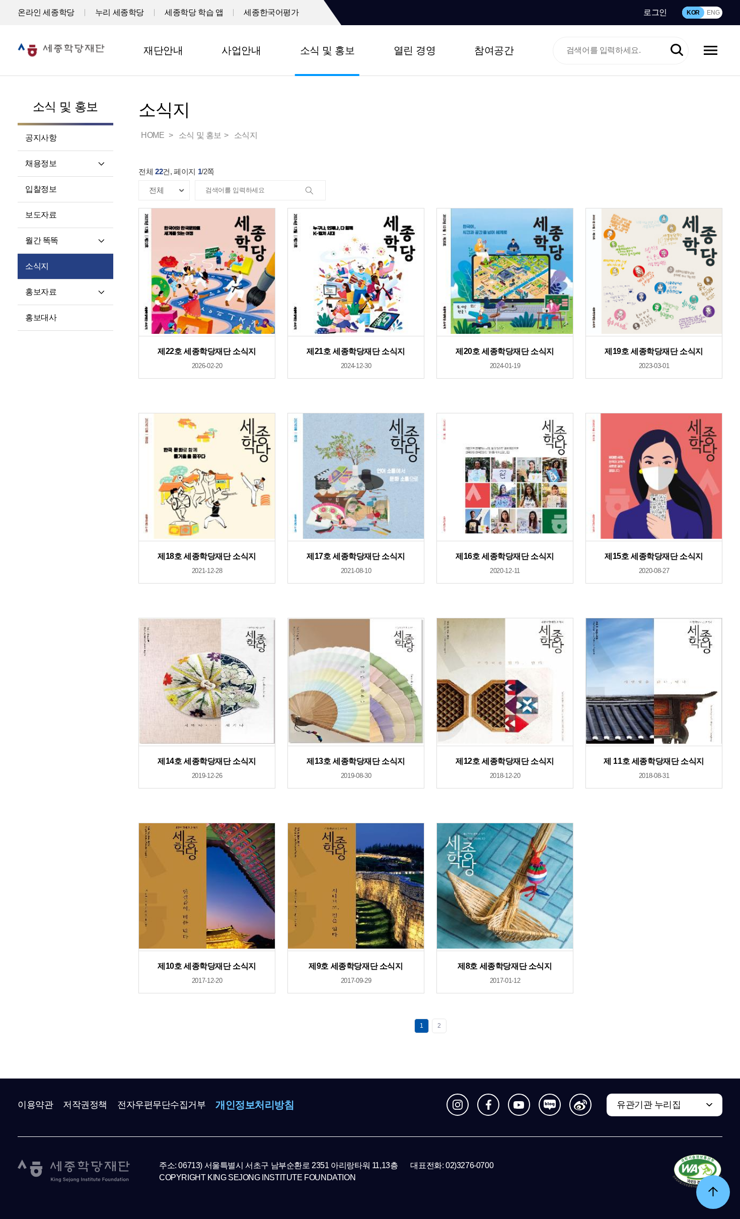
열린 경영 (415, 50)
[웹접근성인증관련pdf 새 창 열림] (697, 1172)
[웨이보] (580, 1105)
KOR (693, 12)
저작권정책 (85, 1104)
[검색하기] (677, 50)
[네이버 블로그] (550, 1105)
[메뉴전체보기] (710, 50)
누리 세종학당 (119, 12)
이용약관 (35, 1104)
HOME (153, 135)
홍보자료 (40, 292)
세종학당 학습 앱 (194, 12)
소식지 (37, 266)
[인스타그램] (458, 1105)
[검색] (315, 191)
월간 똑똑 (41, 240)
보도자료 (40, 214)
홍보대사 (40, 317)
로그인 (655, 12)
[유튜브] (519, 1105)
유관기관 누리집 (649, 1105)
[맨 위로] (713, 1192)
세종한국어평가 (271, 12)
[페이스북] (488, 1105)
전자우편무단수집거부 (161, 1104)
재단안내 (163, 50)
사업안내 (241, 50)
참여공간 (493, 50)
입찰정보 (40, 189)
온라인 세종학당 (46, 12)
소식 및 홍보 (327, 50)
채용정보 (40, 163)
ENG (713, 12)
